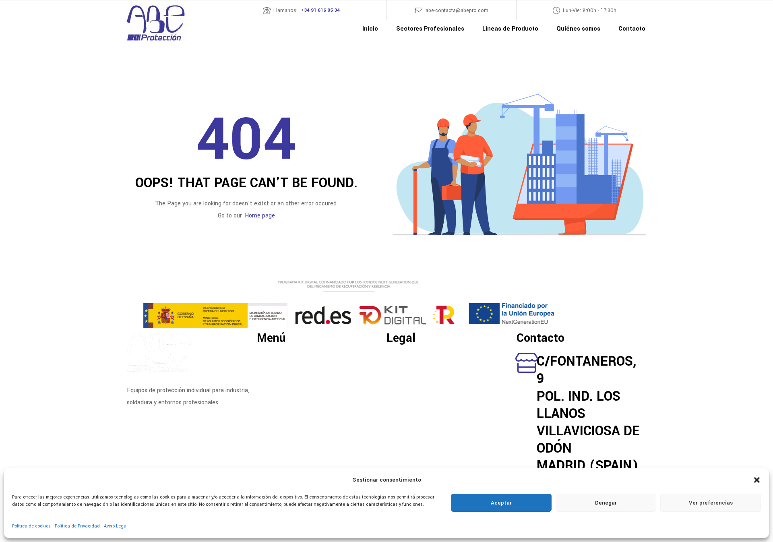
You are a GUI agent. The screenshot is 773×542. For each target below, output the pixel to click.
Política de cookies (31, 526)
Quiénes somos (277, 375)
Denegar (606, 503)
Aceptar (501, 503)
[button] (757, 480)
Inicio (264, 356)
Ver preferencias (711, 503)
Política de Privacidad (77, 526)
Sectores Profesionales (287, 362)
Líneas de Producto (282, 369)
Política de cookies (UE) (418, 375)
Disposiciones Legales (415, 356)
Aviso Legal (116, 526)
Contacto (269, 382)
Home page (260, 215)
